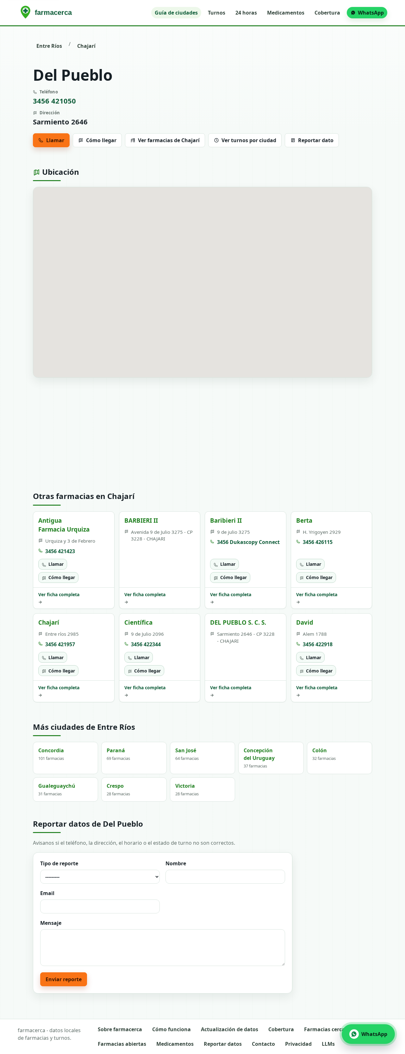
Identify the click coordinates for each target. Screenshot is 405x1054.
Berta (304, 520)
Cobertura (327, 12)
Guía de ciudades (176, 12)
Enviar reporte (64, 979)
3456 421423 (60, 551)
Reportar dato (315, 140)
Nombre (175, 863)
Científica (138, 622)
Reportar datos (223, 1043)
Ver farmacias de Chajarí (169, 140)
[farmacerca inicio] (47, 12)
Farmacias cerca (324, 1029)
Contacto (263, 1043)
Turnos (216, 12)
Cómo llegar (101, 140)
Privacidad (298, 1043)
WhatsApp (371, 12)
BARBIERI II (141, 520)
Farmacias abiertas (122, 1043)
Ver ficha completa (58, 598)
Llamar (55, 140)
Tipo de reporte (59, 863)
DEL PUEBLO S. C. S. (238, 622)
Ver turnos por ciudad (248, 140)
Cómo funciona (171, 1029)
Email (47, 893)
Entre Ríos (49, 45)
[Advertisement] (202, 434)
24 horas (246, 12)
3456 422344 (146, 644)
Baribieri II (226, 520)
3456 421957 (60, 644)
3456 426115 (318, 542)
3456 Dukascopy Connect (248, 542)
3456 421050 (54, 100)
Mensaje (50, 922)
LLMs (328, 1043)
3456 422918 (318, 644)
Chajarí (86, 45)
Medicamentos (285, 12)
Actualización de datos (229, 1029)
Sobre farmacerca (120, 1029)
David (304, 622)
